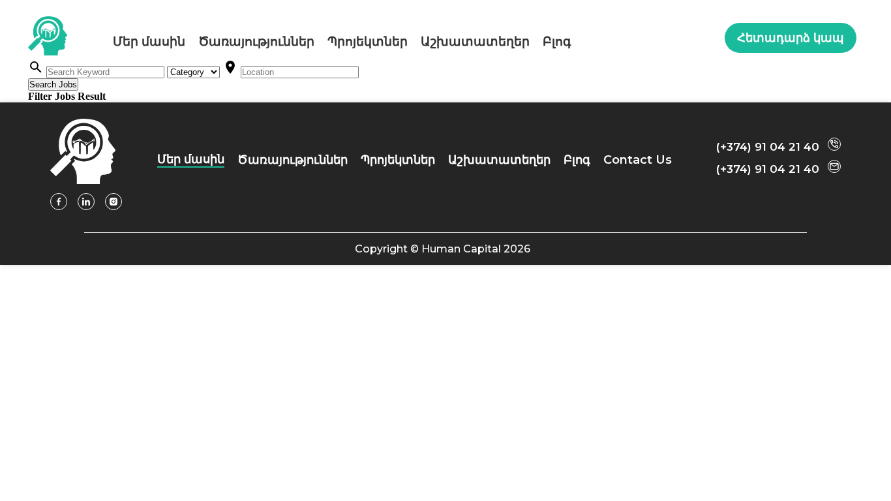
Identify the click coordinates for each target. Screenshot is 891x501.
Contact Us (637, 160)
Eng (705, 41)
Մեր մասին (149, 41)
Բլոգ (557, 41)
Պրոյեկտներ (367, 41)
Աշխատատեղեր (475, 41)
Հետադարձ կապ (790, 38)
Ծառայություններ (256, 41)
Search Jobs (53, 84)
